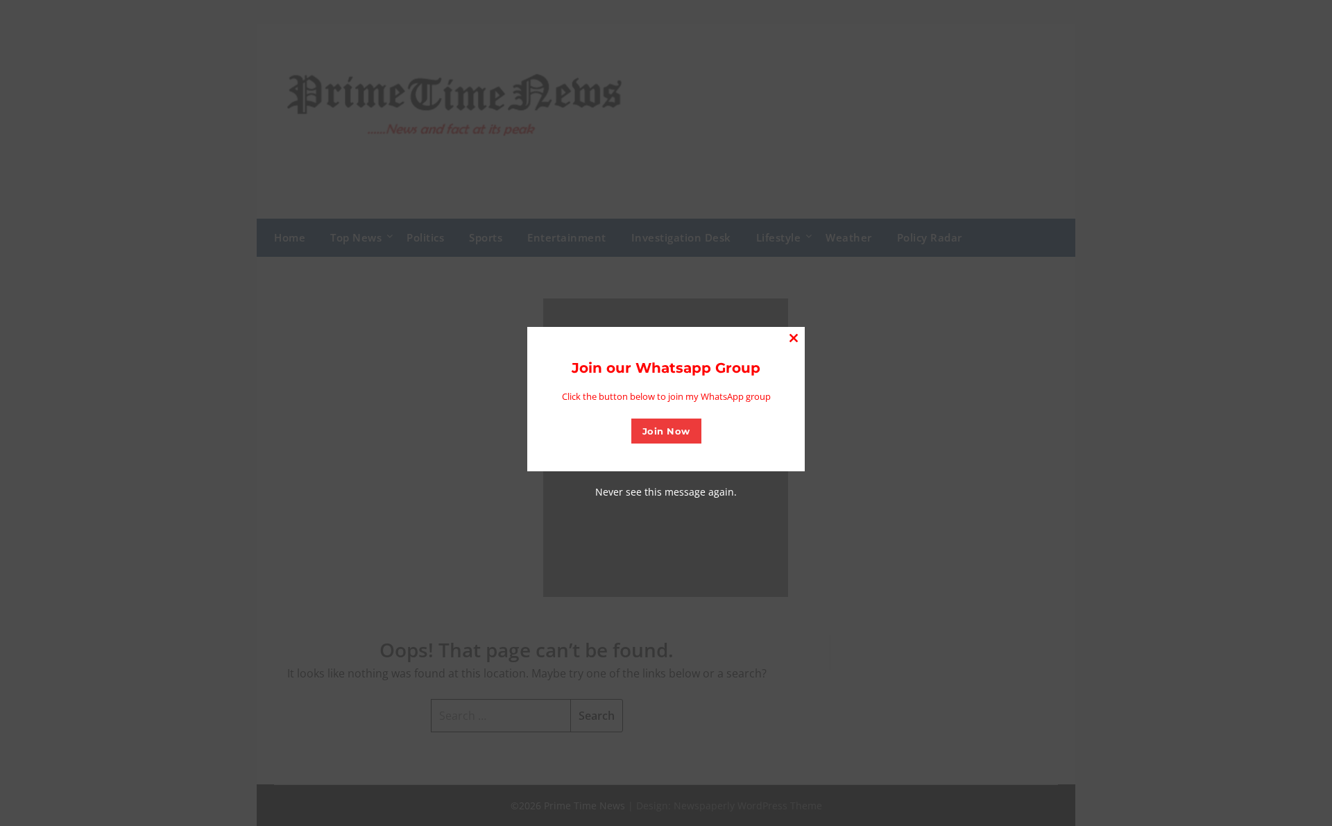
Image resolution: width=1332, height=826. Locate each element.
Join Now (666, 431)
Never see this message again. (666, 491)
